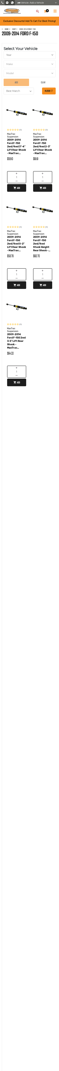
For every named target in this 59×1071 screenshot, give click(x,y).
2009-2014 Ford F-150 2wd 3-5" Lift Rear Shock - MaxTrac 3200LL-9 (16, 341)
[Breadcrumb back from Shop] (10, 29)
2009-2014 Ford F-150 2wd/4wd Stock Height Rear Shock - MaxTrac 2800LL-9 (41, 244)
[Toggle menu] (55, 10)
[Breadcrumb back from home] (3, 29)
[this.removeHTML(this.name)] (16, 112)
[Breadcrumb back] (17, 29)
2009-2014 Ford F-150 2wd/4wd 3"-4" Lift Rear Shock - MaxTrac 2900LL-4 (16, 146)
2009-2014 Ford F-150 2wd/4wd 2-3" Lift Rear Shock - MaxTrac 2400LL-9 (42, 146)
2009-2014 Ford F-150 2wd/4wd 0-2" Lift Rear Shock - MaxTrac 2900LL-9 (16, 244)
